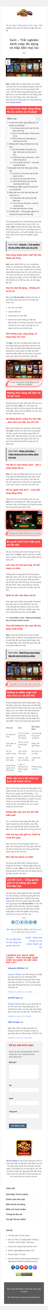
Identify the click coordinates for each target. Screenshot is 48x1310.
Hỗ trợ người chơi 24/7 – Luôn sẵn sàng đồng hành (26, 163)
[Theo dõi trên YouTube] (26, 1267)
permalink (32, 932)
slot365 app (13, 997)
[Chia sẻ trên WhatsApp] (13, 922)
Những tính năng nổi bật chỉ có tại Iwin (23, 145)
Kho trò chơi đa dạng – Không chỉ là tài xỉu (26, 134)
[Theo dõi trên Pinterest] (22, 1267)
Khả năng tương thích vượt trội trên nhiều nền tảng (25, 129)
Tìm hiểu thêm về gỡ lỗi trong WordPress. (24, 1297)
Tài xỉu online (11, 25)
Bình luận (13, 1062)
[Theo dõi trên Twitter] (17, 1267)
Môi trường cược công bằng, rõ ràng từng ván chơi (24, 139)
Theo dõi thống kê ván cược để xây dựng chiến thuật (25, 182)
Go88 (21, 618)
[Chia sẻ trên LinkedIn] (35, 922)
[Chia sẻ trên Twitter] (22, 922)
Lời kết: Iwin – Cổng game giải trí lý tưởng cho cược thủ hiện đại (24, 212)
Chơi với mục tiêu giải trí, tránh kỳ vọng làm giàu (25, 204)
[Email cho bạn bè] (26, 922)
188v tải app (13, 1022)
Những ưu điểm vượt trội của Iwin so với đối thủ (23, 188)
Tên (10, 1085)
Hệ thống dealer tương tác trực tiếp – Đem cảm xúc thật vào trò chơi (24, 152)
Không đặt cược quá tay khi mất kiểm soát (24, 199)
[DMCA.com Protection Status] (24, 1274)
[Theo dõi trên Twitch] (35, 1267)
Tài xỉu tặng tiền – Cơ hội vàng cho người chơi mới (14, 942)
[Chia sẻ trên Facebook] (17, 922)
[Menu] (7, 13)
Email (11, 1098)
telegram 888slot (16, 968)
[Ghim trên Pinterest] (31, 922)
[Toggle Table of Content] (37, 119)
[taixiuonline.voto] (24, 13)
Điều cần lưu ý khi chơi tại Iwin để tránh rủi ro (23, 193)
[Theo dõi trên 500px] (31, 1267)
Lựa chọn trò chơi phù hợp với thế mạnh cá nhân (25, 174)
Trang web (13, 1112)
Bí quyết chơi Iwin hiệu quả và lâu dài (23, 169)
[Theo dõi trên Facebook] (13, 1267)
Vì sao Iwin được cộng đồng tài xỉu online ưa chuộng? (23, 123)
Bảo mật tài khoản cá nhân (23, 208)
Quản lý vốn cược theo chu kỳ (24, 179)
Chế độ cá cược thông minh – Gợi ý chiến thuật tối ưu (26, 158)
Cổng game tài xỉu (25, 25)
